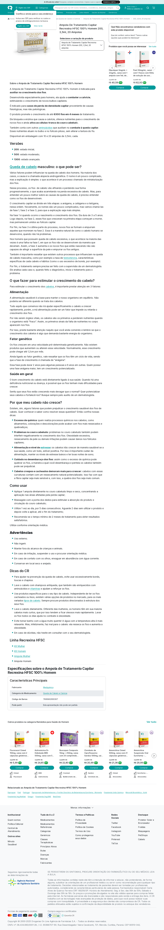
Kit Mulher (19, 646)
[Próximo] (153, 67)
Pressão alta (71, 13)
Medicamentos (47, 820)
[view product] (120, 59)
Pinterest (115, 839)
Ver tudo (152, 46)
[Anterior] (112, 67)
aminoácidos (45, 127)
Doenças (44, 854)
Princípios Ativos (48, 846)
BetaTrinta (57, 797)
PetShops (143, 835)
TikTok (114, 843)
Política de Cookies (84, 827)
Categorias (45, 831)
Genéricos (113, 13)
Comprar (120, 87)
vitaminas (35, 588)
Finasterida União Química (114, 792)
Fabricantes (46, 863)
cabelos (50, 286)
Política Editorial (15, 824)
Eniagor (30, 797)
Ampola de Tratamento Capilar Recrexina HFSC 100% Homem (106, 19)
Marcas (44, 858)
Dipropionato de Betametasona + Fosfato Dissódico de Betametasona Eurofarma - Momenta (67, 792)
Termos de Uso (82, 831)
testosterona (70, 258)
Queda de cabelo (23, 167)
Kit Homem (20, 651)
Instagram (116, 831)
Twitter (114, 823)
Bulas (43, 850)
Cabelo (141, 839)
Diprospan (12, 792)
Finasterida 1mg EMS (43, 797)
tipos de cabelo (32, 600)
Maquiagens (144, 831)
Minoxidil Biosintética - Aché (136, 792)
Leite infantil (84, 13)
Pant (19, 792)
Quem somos (14, 820)
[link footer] (54, 915)
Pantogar (26, 792)
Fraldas (141, 827)
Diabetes (59, 13)
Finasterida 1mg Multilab (17, 797)
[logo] (10, 7)
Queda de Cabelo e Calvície (55, 693)
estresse (45, 447)
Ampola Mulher (22, 656)
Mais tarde (38, 26)
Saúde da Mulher (99, 13)
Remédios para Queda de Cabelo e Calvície (63, 19)
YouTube (115, 835)
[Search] (117, 7)
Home (12, 19)
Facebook (116, 827)
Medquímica (48, 687)
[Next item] (154, 755)
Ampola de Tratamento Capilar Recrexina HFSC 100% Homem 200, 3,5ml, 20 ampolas (78, 45)
